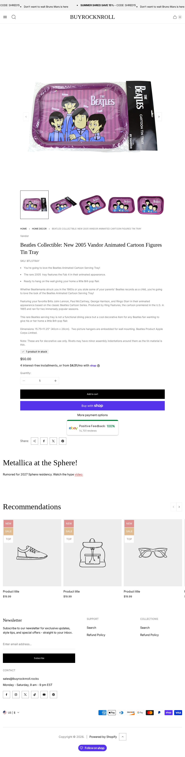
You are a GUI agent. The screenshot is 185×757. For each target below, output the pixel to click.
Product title (11, 591)
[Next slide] (159, 116)
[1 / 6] (34, 205)
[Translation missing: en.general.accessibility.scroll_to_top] (122, 736)
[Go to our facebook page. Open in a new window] (6, 694)
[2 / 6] (63, 205)
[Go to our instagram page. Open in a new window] (16, 694)
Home (23, 228)
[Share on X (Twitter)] (53, 441)
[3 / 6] (92, 205)
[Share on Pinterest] (62, 441)
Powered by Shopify (103, 737)
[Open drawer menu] (5, 17)
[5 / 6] (150, 205)
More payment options (92, 415)
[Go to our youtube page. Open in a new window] (44, 694)
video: (79, 474)
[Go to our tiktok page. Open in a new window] (34, 694)
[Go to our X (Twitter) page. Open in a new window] (25, 694)
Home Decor (39, 228)
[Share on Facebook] (44, 441)
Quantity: (25, 372)
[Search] (14, 17)
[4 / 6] (121, 205)
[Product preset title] (32, 552)
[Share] (34, 441)
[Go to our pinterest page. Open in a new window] (53, 694)
